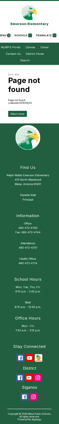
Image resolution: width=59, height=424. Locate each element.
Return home (17, 113)
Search (25, 60)
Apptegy (36, 419)
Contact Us (13, 53)
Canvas (30, 47)
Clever (44, 47)
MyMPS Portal (10, 47)
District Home (35, 53)
